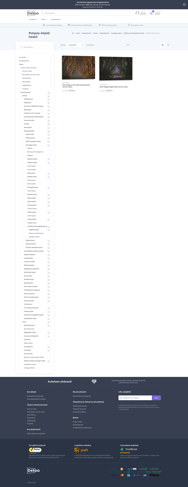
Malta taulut (31, 180)
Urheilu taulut (28, 311)
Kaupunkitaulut (104, 33)
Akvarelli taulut (29, 329)
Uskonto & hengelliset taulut (33, 315)
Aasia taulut (30, 134)
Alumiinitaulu (26, 78)
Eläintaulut (27, 110)
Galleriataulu (26, 85)
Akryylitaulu (26, 82)
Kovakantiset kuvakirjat (35, 396)
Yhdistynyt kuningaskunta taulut (133, 33)
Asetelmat (27, 103)
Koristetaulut (28, 347)
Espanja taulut (32, 159)
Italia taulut (31, 173)
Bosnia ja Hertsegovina (35, 152)
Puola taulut (31, 191)
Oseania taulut (31, 244)
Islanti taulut (31, 170)
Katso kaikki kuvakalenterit (36, 434)
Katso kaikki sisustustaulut (82, 396)
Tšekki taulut (31, 212)
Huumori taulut (29, 120)
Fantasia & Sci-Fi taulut (32, 113)
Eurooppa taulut (116, 33)
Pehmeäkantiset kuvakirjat (36, 399)
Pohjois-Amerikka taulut (34, 247)
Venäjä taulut (31, 223)
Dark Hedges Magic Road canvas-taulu (114, 87)
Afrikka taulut (30, 138)
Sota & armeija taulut (31, 297)
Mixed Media (28, 354)
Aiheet (95, 33)
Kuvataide (27, 350)
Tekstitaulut (28, 304)
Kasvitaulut (28, 127)
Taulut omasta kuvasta (28, 68)
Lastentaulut (28, 258)
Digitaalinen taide (30, 332)
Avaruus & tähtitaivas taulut (33, 106)
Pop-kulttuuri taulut (30, 286)
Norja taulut (31, 184)
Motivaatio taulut (30, 272)
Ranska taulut (32, 194)
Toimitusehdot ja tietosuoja (82, 428)
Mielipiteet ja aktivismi (31, 269)
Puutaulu (25, 89)
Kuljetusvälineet (29, 254)
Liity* (156, 398)
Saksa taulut (31, 201)
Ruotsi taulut (31, 198)
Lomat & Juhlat (29, 262)
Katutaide (27, 339)
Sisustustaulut (86, 33)
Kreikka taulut (32, 177)
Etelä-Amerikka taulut (33, 141)
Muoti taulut (28, 276)
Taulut (43, 19)
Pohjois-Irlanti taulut (36, 233)
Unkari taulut (31, 219)
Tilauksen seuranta (79, 409)
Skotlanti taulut (34, 237)
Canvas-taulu (27, 71)
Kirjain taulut (28, 343)
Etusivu (73, 33)
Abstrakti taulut (29, 325)
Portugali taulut (32, 187)
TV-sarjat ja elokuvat (31, 308)
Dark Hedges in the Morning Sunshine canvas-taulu (76, 86)
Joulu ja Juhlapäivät (31, 336)
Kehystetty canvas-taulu (31, 75)
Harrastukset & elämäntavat (34, 117)
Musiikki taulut (29, 279)
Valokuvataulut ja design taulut (34, 361)
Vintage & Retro (29, 368)
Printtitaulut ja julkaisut (32, 290)
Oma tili (143, 13)
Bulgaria (30, 155)
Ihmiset (26, 124)
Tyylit (24, 322)
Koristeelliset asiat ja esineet (34, 251)
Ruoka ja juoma (29, 294)
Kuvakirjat (32, 19)
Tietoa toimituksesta (80, 406)
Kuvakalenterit (55, 19)
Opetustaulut (28, 283)
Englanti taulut (34, 230)
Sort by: (63, 45)
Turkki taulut (31, 216)
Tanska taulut (32, 209)
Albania (29, 148)
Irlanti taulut (31, 166)
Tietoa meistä (77, 422)
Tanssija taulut (29, 301)
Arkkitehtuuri (28, 99)
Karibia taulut (30, 240)
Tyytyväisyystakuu (79, 412)
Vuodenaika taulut (30, 318)
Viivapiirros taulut (30, 364)
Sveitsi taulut (31, 205)
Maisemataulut (29, 265)
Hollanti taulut (32, 162)
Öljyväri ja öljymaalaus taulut (34, 357)
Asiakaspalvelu (78, 425)
